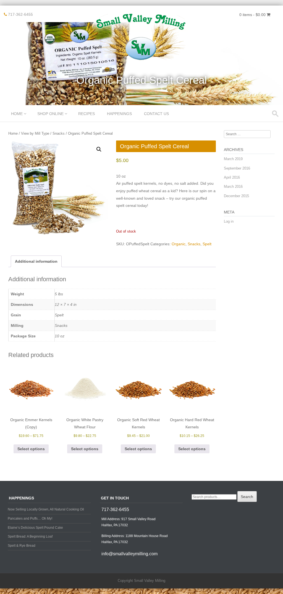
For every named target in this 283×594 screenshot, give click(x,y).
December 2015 (236, 196)
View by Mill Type (35, 133)
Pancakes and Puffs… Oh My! (30, 518)
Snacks (59, 133)
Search (247, 496)
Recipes (86, 113)
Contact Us (156, 113)
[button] (99, 149)
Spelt (207, 244)
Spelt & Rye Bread (21, 546)
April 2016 (232, 177)
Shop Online (50, 113)
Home (17, 113)
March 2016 (233, 186)
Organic (178, 244)
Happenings (119, 113)
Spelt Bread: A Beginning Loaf (30, 536)
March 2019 (233, 159)
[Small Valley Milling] (141, 60)
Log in (229, 221)
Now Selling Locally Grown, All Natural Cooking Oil (46, 509)
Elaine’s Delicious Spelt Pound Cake (35, 528)
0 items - (252, 14)
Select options (31, 449)
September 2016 (237, 168)
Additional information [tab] (36, 261)
